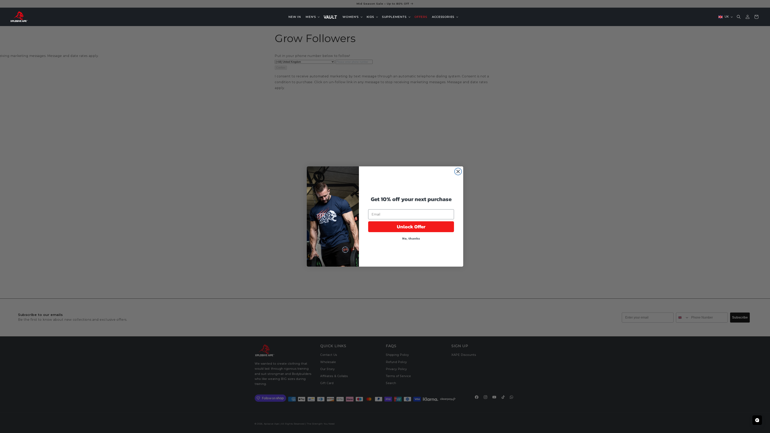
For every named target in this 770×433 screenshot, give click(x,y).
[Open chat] (757, 420)
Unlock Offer (411, 226)
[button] (312, 17)
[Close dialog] (458, 171)
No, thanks (411, 238)
